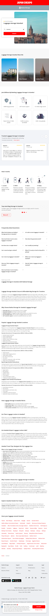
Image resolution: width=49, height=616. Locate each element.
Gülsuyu (38, 530)
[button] (46, 136)
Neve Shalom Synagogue (18, 538)
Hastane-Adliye (33, 528)
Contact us (18, 573)
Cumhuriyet (32, 546)
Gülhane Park (41, 538)
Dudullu (3, 528)
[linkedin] (35, 577)
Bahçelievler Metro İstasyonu (36, 533)
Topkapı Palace (27, 548)
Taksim (3, 520)
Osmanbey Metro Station (38, 548)
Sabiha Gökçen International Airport (10, 523)
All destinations (31, 567)
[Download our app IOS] (6, 580)
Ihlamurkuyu (11, 533)
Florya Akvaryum (5, 536)
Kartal (45, 528)
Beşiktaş (42, 546)
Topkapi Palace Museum (31, 538)
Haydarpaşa (21, 541)
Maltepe (44, 530)
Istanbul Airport (13, 541)
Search (14, 33)
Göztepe (27, 530)
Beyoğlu (23, 520)
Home (3, 555)
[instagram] (32, 577)
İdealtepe (32, 530)
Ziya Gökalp (11, 546)
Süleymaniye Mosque (17, 548)
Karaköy (9, 548)
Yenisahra (9, 528)
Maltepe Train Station (7, 530)
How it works (19, 567)
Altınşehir (21, 530)
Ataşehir (28, 523)
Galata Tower (17, 520)
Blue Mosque (9, 520)
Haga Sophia (12, 543)
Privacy (43, 570)
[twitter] (29, 577)
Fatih (21, 546)
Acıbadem (4, 525)
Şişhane (12, 536)
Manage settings (38, 609)
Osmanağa (28, 541)
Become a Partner (5, 570)
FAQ (17, 570)
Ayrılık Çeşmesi (19, 533)
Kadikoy (25, 546)
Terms (43, 567)
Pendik (16, 546)
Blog (29, 570)
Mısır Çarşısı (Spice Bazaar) (22, 536)
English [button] (44, 577)
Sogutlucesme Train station (33, 543)
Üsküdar (3, 548)
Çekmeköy (4, 533)
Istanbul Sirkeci (35, 520)
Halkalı (26, 528)
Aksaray (26, 533)
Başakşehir (4, 546)
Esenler (28, 520)
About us (3, 567)
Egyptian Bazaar (36, 541)
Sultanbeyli (22, 523)
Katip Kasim (44, 543)
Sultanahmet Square (6, 538)
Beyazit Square (5, 541)
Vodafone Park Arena (34, 525)
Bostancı (40, 528)
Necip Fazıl (21, 528)
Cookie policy (44, 573)
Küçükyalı (15, 530)
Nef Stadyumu (44, 525)
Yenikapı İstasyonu (21, 543)
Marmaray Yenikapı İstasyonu (39, 523)
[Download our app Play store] (16, 580)
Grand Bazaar (5, 543)
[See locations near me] (23, 29)
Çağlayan (15, 528)
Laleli (37, 546)
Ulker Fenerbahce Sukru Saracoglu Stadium (18, 525)
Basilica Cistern (33, 536)
